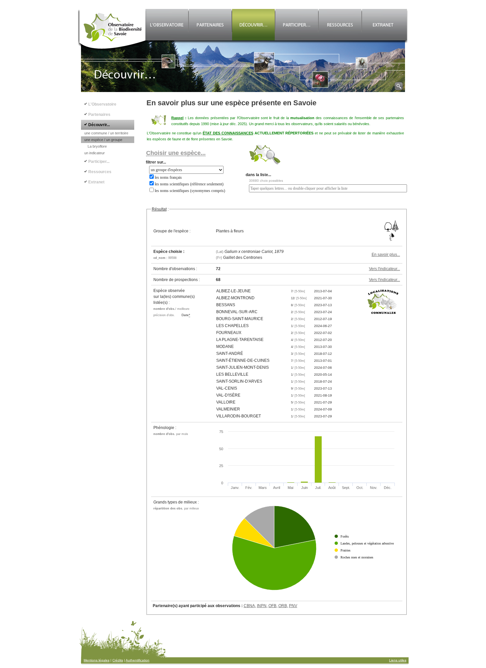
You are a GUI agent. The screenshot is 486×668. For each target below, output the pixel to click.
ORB (282, 605)
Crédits (117, 660)
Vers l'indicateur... (384, 268)
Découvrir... (99, 124)
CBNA (249, 605)
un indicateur (94, 153)
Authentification (137, 660)
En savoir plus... (386, 254)
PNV (293, 605)
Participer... (98, 161)
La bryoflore (97, 146)
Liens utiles (397, 660)
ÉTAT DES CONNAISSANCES (228, 133)
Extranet (96, 182)
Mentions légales (96, 660)
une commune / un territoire (106, 133)
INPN (261, 605)
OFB (272, 605)
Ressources (99, 171)
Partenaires (99, 114)
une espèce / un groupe (103, 140)
